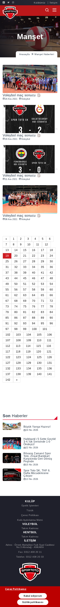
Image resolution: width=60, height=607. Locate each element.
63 (24, 295)
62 (16, 295)
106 (49, 334)
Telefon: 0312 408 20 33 (30, 556)
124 (28, 357)
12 (46, 244)
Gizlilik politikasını (33, 602)
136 (49, 368)
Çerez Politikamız (15, 589)
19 (7, 255)
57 (24, 289)
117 (8, 351)
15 (24, 250)
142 (8, 379)
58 (33, 289)
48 (51, 278)
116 (48, 346)
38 (16, 272)
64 (33, 295)
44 (16, 278)
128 (18, 362)
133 (18, 368)
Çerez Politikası (30, 515)
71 (42, 300)
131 (49, 362)
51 (24, 284)
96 (51, 323)
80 (16, 312)
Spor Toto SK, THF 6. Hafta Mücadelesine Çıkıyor (37, 473)
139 (28, 374)
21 (24, 255)
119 (28, 351)
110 (39, 340)
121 (49, 351)
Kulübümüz (40, 2)
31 (7, 267)
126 (49, 357)
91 (7, 323)
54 (51, 284)
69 (24, 300)
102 (8, 334)
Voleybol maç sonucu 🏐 (22, 95)
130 (39, 362)
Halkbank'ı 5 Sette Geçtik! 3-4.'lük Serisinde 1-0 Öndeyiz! (40, 442)
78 (51, 306)
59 (42, 289)
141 (49, 374)
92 (16, 323)
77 (42, 306)
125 (39, 357)
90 (51, 317)
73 (7, 306)
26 (16, 261)
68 (16, 300)
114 (28, 346)
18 (51, 250)
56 (16, 289)
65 (42, 295)
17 (42, 250)
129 (28, 362)
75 (24, 306)
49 (7, 284)
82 (33, 312)
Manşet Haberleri (44, 54)
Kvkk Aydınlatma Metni (30, 520)
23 (42, 255)
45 (24, 278)
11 (37, 244)
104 (28, 334)
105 (39, 334)
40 (33, 272)
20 (16, 255)
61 (7, 295)
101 (44, 329)
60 (51, 289)
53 (42, 284)
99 (24, 329)
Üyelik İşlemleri (30, 505)
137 (8, 374)
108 (18, 340)
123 (18, 357)
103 (18, 334)
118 (18, 351)
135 (39, 368)
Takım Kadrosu (30, 528)
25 (7, 261)
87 (24, 317)
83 (42, 312)
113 (18, 346)
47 (42, 278)
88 (33, 317)
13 (7, 250)
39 (24, 272)
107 (8, 340)
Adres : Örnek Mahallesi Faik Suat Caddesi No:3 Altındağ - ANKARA (30, 545)
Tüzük (30, 510)
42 (51, 272)
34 (33, 267)
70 (33, 300)
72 (51, 300)
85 (7, 317)
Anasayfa (24, 54)
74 (16, 306)
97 (7, 329)
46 (33, 278)
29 (42, 261)
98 (16, 329)
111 (49, 340)
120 (38, 351)
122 (8, 357)
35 (42, 267)
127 (8, 362)
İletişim (53, 2)
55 (7, 289)
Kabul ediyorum (33, 596)
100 (34, 329)
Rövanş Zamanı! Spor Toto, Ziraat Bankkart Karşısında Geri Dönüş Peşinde (38, 457)
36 (51, 267)
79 (7, 312)
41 (42, 272)
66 (51, 295)
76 (33, 306)
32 (16, 267)
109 (28, 340)
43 (7, 278)
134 (28, 368)
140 (39, 374)
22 (33, 255)
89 (42, 317)
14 (16, 250)
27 (24, 261)
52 (33, 284)
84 (51, 312)
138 (18, 374)
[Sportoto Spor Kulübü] (10, 12)
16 (33, 250)
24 (51, 255)
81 (24, 312)
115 (38, 346)
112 (8, 346)
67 (7, 300)
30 (51, 261)
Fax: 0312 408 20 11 (30, 552)
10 (28, 244)
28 (33, 261)
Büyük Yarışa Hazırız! (37, 426)
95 (42, 323)
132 (8, 368)
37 (7, 272)
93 (24, 323)
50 (16, 284)
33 (24, 267)
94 (33, 323)
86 (16, 317)
